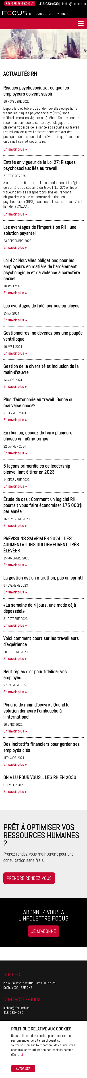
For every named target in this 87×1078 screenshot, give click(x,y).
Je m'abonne (43, 931)
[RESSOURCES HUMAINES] (14, 14)
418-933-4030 (49, 4)
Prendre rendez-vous (20, 3)
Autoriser (23, 1069)
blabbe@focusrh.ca (73, 4)
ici (21, 1054)
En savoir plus (15, 149)
